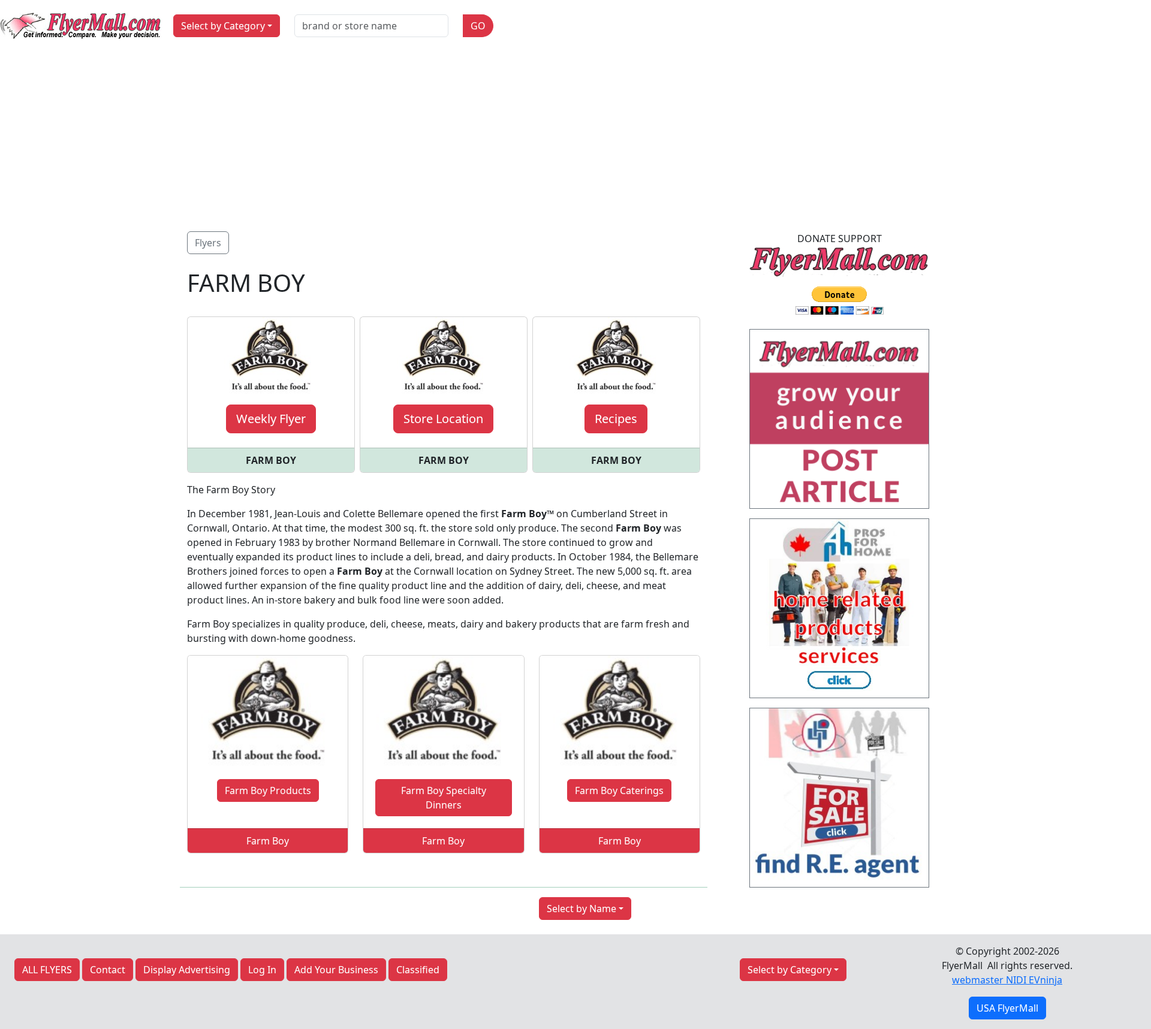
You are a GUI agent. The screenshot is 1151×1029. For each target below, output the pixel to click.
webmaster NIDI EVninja (1007, 979)
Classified (417, 969)
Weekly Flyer (271, 419)
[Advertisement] (575, 141)
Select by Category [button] (223, 25)
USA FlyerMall (1007, 1008)
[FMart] (839, 422)
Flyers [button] (208, 242)
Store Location (443, 419)
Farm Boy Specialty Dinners (443, 797)
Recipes (616, 419)
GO (478, 25)
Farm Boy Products (268, 790)
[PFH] (839, 611)
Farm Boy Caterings (619, 790)
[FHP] (839, 801)
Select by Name (581, 908)
